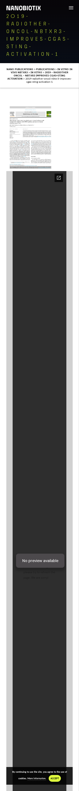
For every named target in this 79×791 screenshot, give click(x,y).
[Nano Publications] (23, 8)
